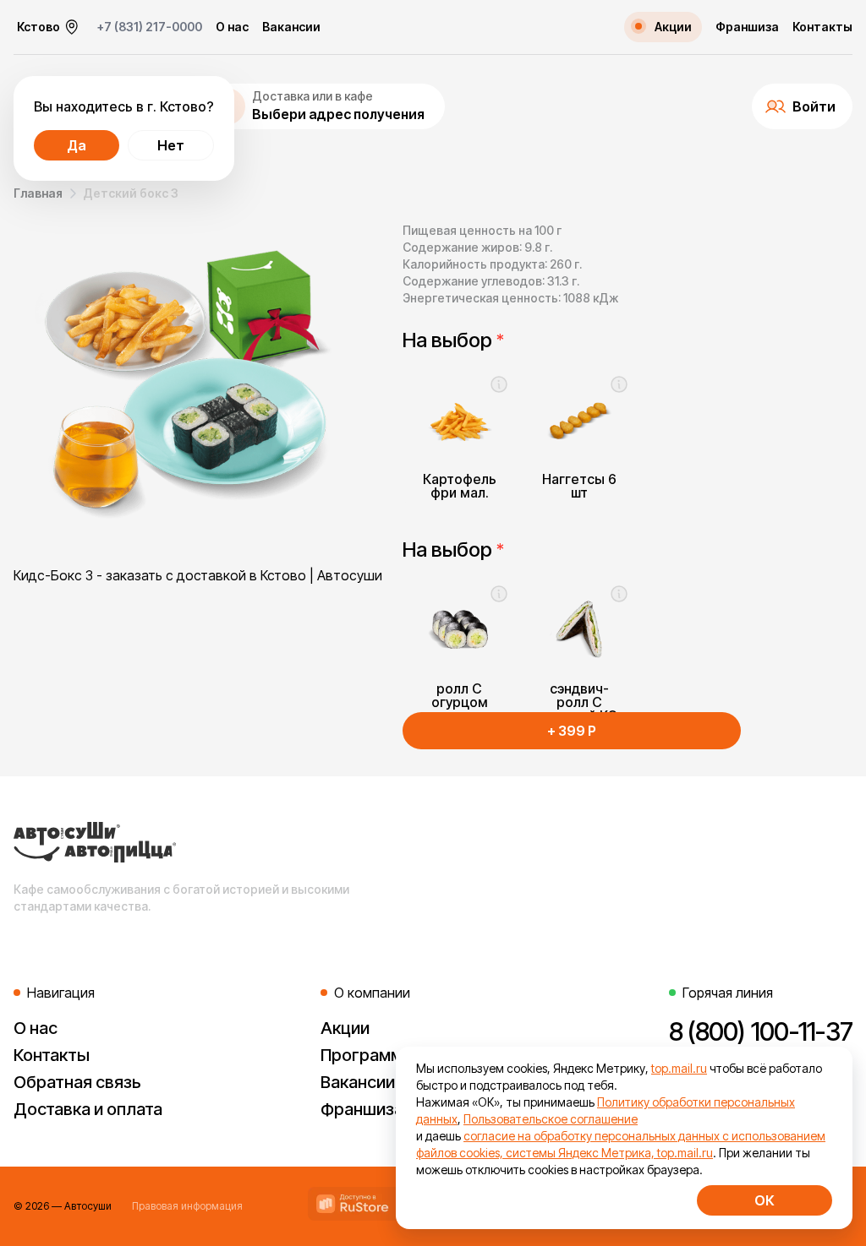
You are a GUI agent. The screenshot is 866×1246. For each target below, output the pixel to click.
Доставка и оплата (88, 1109)
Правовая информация (187, 1206)
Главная (38, 193)
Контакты (822, 27)
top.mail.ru (679, 1068)
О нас (232, 27)
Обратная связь (77, 1082)
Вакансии (291, 27)
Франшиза (747, 27)
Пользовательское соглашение (550, 1119)
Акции (345, 1028)
